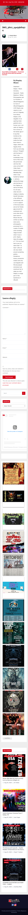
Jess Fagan (17, 817)
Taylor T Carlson (18, 852)
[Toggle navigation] (25, 20)
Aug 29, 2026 (8, 782)
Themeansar (14, 912)
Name (5, 338)
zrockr (15, 447)
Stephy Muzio (13, 35)
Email (5, 348)
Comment (6, 307)
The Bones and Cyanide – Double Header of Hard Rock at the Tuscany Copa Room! (14, 849)
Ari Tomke (16, 782)
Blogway (23, 910)
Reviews (21, 756)
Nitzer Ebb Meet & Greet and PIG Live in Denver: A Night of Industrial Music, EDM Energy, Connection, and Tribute (13, 781)
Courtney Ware (18, 886)
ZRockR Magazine (8, 447)
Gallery (16, 756)
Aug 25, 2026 (8, 817)
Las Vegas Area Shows (9, 825)
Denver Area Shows (9, 756)
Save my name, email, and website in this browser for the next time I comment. (13, 371)
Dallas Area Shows (9, 790)
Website (5, 357)
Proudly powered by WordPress (9, 910)
